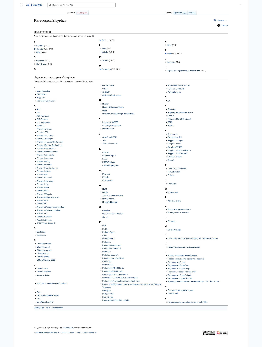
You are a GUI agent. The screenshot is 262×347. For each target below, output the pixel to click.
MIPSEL (105, 60)
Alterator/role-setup (45, 181)
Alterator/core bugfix (45, 155)
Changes (40, 61)
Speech (171, 160)
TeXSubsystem (174, 172)
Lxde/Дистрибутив (110, 165)
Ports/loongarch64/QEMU (113, 258)
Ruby (169, 45)
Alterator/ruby (43, 184)
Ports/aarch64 (108, 239)
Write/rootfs (173, 192)
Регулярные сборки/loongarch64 (182, 272)
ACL (39, 109)
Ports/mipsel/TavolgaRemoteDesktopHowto (121, 281)
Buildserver (42, 235)
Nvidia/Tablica (108, 199)
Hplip (104, 110)
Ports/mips (106, 261)
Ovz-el (105, 217)
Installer (105, 52)
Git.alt (104, 89)
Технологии (173, 293)
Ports (104, 235)
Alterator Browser (44, 129)
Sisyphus (41, 97)
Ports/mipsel (107, 265)
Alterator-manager (45, 139)
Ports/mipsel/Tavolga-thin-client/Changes (120, 278)
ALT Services (42, 119)
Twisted (171, 175)
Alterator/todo (43, 191)
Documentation (43, 275)
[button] (240, 5)
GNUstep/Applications (111, 95)
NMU (104, 189)
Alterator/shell (43, 187)
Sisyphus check (174, 144)
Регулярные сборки (176, 262)
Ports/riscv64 (108, 294)
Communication (43, 91)
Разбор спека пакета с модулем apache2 (186, 259)
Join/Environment (109, 144)
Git (103, 40)
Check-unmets (43, 256)
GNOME (106, 92)
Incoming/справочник (111, 125)
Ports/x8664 (107, 297)
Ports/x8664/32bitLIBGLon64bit (115, 300)
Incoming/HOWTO (110, 122)
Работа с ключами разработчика (182, 255)
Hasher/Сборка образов (112, 107)
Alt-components (43, 122)
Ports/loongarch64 (110, 255)
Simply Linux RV (175, 137)
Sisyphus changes (175, 140)
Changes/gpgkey (44, 250)
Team (169, 54)
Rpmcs (171, 125)
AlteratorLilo (42, 213)
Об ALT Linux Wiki (67, 332)
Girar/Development (45, 302)
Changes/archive (44, 244)
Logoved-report (109, 155)
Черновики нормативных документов (183, 71)
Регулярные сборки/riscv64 (180, 278)
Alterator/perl (42, 174)
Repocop (171, 109)
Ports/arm (106, 242)
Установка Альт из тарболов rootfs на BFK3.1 (188, 302)
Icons (104, 49)
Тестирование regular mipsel (180, 290)
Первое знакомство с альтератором (184, 247)
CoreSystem (41, 64)
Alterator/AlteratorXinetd (47, 152)
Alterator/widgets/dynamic (48, 197)
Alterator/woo (42, 200)
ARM (38, 52)
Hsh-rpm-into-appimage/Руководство (118, 114)
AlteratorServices (44, 217)
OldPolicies (41, 94)
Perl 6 (104, 229)
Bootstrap (41, 232)
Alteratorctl (41, 204)
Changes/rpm (43, 253)
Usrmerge (172, 184)
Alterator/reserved (44, 178)
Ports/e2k (106, 252)
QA (169, 100)
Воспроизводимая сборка (179, 209)
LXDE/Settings (108, 162)
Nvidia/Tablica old (109, 202)
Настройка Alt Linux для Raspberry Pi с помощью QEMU (193, 238)
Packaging (106, 69)
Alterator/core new (45, 158)
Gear (39, 292)
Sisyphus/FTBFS (175, 147)
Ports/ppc (106, 290)
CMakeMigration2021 (46, 260)
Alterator (40, 49)
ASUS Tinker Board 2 (46, 223)
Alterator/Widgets (44, 194)
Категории (39, 308)
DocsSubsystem (44, 272)
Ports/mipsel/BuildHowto (112, 271)
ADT (39, 112)
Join (104, 140)
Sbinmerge (172, 134)
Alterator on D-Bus (45, 135)
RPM (170, 122)
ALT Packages (43, 116)
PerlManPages (108, 232)
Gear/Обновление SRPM (48, 295)
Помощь (224, 25)
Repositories (57, 308)
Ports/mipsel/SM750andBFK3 (115, 274)
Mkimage (106, 174)
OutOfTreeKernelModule (112, 214)
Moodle (105, 177)
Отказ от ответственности (86, 332)
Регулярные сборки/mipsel (179, 275)
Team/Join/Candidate (177, 169)
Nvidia (105, 192)
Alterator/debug (43, 161)
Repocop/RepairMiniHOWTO (180, 112)
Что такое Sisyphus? (46, 101)
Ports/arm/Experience (111, 248)
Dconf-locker (42, 268)
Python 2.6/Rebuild (176, 89)
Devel (47, 308)
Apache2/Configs (44, 220)
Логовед (171, 221)
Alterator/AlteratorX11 (46, 148)
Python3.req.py (174, 92)
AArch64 (40, 46)
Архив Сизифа (174, 201)
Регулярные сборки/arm (178, 265)
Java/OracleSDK (109, 137)
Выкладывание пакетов (178, 213)
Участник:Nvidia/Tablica (112, 195)
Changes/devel (43, 247)
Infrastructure (108, 129)
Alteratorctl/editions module (48, 210)
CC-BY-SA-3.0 (68, 328)
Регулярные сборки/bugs (179, 268)
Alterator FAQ (43, 132)
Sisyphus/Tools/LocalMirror (179, 150)
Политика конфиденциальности (46, 332)
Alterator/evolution (45, 165)
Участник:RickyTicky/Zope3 (179, 119)
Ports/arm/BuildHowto (111, 245)
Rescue (171, 116)
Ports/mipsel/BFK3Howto (113, 268)
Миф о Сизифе (174, 230)
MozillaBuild (107, 180)
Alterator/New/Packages (47, 168)
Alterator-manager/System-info (50, 142)
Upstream (171, 62)
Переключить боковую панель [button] (22, 6)
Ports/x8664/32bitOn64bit (179, 85)
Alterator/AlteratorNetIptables (49, 145)
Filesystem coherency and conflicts (52, 283)
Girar (39, 298)
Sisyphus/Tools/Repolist (178, 153)
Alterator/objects (44, 171)
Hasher (105, 104)
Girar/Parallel (108, 85)
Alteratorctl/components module (50, 207)
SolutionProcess (175, 157)
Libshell (105, 152)
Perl (104, 226)
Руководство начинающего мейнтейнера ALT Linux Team (193, 281)
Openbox (106, 211)
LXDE (104, 159)
